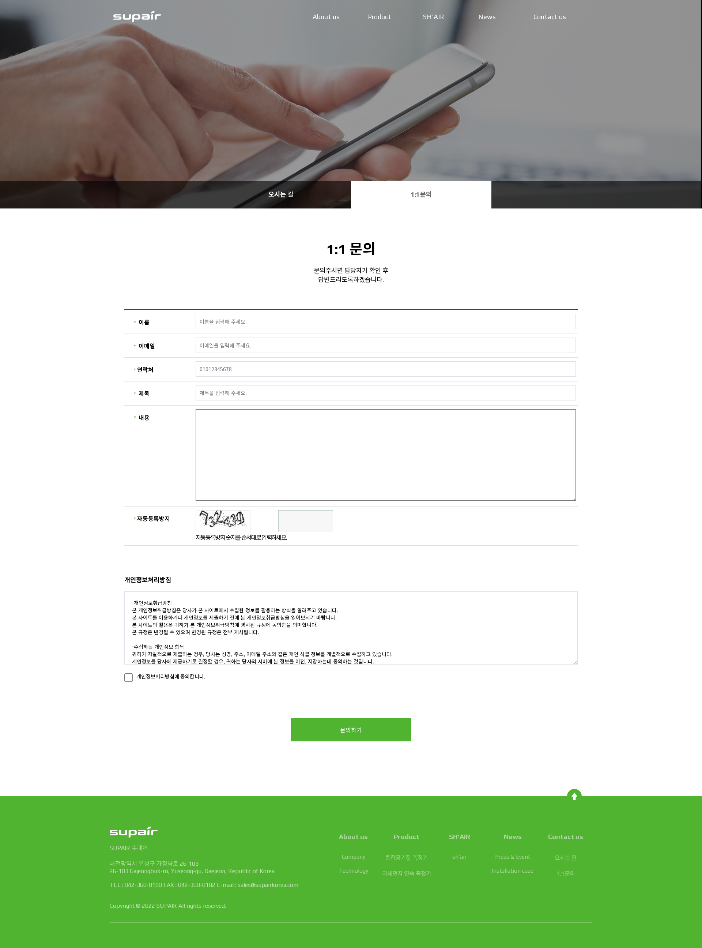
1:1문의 (421, 194)
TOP (574, 796)
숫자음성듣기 (258, 521)
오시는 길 (280, 194)
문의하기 (351, 730)
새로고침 (271, 521)
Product (379, 16)
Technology (353, 870)
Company (353, 856)
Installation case (512, 870)
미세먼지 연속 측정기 (406, 873)
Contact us (549, 16)
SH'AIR (433, 16)
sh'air (459, 856)
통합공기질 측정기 (406, 857)
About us (326, 16)
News (487, 16)
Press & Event (512, 856)
